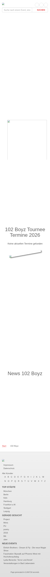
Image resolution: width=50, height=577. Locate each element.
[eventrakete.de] (3, 3)
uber (5, 539)
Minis (5, 523)
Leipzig (6, 511)
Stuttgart (7, 508)
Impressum (8, 465)
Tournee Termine (17, 103)
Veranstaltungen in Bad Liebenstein (19, 563)
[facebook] (37, 5)
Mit (4, 536)
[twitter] (41, 5)
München (7, 491)
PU (4, 526)
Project (6, 519)
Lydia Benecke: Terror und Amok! (17, 560)
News (9, 114)
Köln (5, 498)
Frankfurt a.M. (9, 504)
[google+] (46, 5)
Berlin (5, 494)
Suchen (40, 10)
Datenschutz (8, 468)
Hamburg (7, 501)
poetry (6, 529)
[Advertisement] (25, 41)
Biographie (12, 109)
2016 (5, 533)
